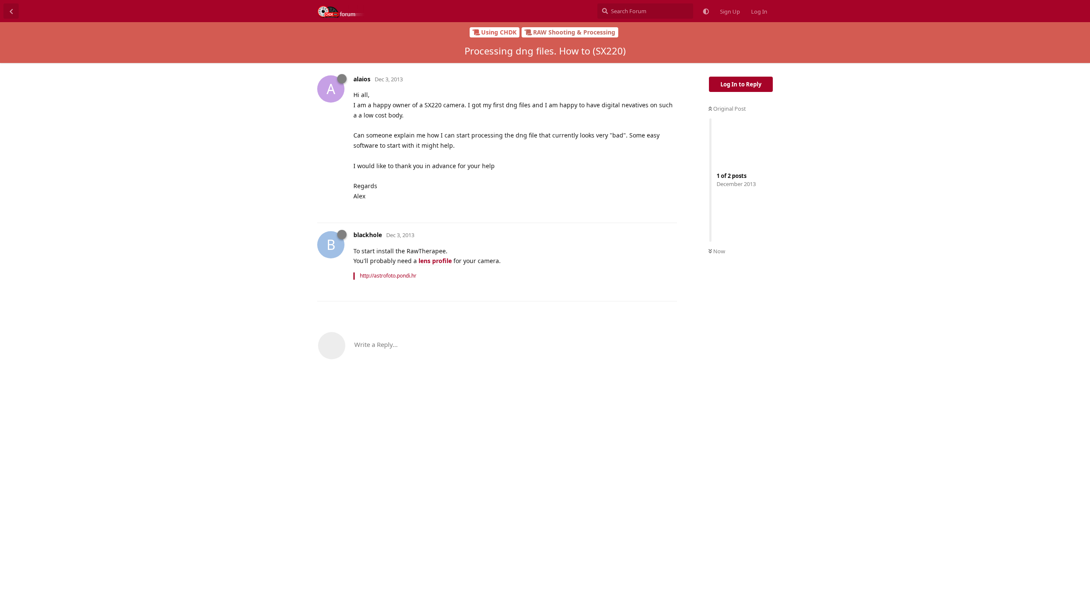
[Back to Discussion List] (11, 11)
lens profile (435, 261)
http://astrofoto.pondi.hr (388, 275)
